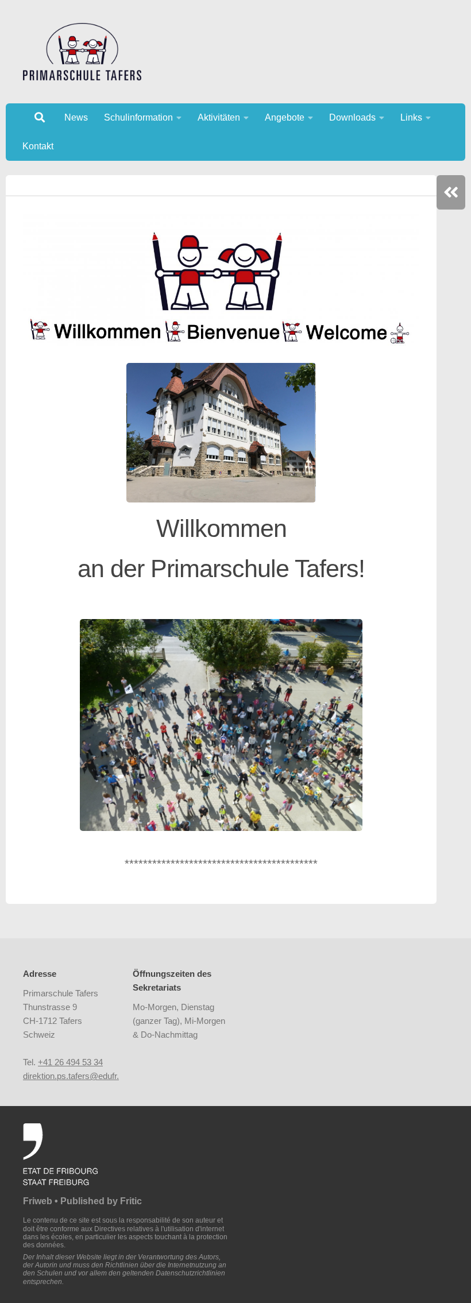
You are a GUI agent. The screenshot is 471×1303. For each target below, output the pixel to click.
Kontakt (37, 146)
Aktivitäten (219, 117)
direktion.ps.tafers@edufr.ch (75, 1076)
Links (411, 117)
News (76, 117)
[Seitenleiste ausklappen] (451, 192)
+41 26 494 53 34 (70, 1062)
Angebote (284, 117)
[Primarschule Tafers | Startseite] (82, 51)
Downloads (352, 117)
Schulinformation (138, 117)
